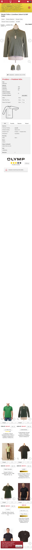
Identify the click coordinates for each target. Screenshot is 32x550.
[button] (13, 426)
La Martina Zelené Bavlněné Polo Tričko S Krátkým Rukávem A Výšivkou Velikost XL (8, 435)
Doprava (19, 123)
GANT (24, 469)
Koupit (4, 422)
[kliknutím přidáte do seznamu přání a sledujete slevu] (12, 423)
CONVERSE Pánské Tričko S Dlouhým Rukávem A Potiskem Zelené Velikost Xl (24, 434)
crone (8, 509)
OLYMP (16, 127)
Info (5, 123)
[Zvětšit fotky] (29, 61)
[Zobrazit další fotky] (14, 419)
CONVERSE (24, 429)
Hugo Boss (24, 513)
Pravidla (12, 123)
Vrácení (27, 123)
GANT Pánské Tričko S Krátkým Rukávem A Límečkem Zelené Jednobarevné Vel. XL (24, 475)
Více (28, 163)
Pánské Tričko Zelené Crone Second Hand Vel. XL (8, 514)
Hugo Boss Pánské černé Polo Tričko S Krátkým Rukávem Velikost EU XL (24, 520)
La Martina (8, 429)
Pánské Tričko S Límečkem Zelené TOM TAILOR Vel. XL (8, 473)
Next (29, 40)
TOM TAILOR (8, 469)
